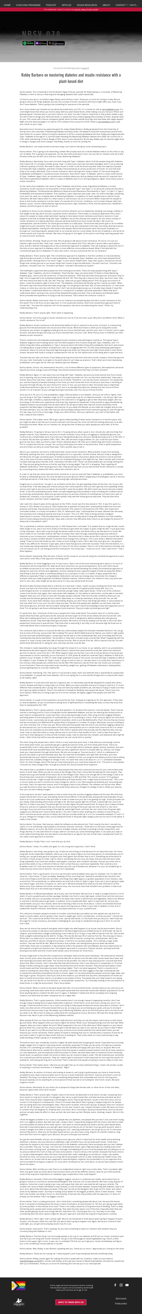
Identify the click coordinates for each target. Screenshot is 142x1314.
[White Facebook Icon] (115, 1285)
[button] (107, 5)
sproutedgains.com (110, 109)
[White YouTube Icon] (127, 1285)
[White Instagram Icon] (121, 1285)
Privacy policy (121, 1303)
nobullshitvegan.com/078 (31, 1261)
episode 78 (85, 68)
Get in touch (121, 1298)
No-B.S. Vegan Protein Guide (86, 9)
